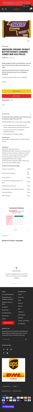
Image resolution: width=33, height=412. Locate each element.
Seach (19, 294)
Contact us (21, 312)
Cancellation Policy (6, 313)
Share (3, 104)
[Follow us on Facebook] (4, 349)
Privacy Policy (5, 316)
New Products (21, 315)
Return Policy (5, 310)
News (19, 300)
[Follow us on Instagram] (11, 349)
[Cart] (30, 9)
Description (5, 114)
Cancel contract (8, 323)
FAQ (19, 309)
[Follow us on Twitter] (7, 349)
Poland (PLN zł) (6, 386)
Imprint (4, 318)
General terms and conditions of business (7, 298)
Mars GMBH (5, 46)
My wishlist (21, 297)
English (15, 386)
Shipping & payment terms (7, 303)
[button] (5, 100)
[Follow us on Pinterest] (4, 353)
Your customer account (8, 294)
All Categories (21, 323)
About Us (20, 303)
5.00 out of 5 (20, 211)
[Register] (25, 339)
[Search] (5, 9)
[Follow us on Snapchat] (7, 353)
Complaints (5, 307)
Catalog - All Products (23, 320)
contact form (27, 4)
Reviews (20, 306)
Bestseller (20, 317)
